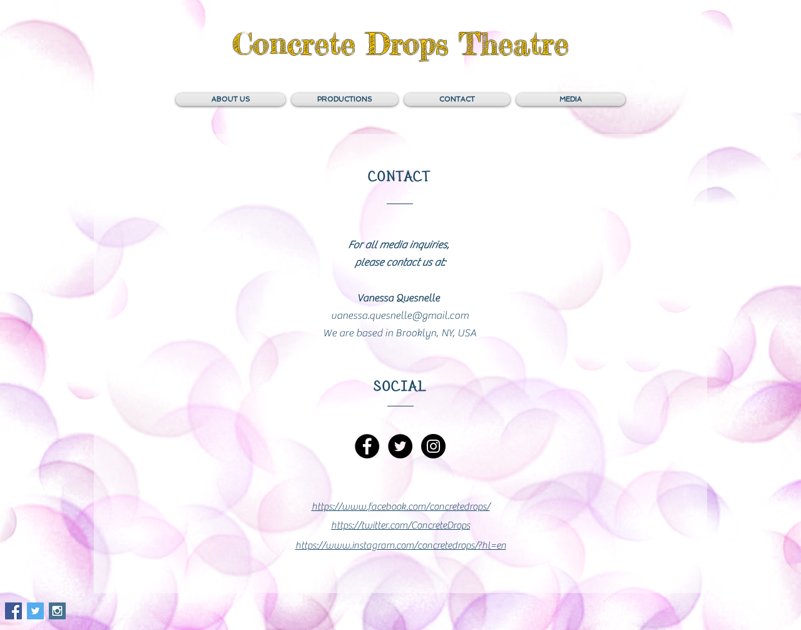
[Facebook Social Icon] (13, 610)
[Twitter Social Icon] (35, 610)
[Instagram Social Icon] (57, 610)
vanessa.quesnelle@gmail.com (400, 315)
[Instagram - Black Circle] (433, 446)
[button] (457, 99)
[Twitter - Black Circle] (400, 446)
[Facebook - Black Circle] (367, 446)
